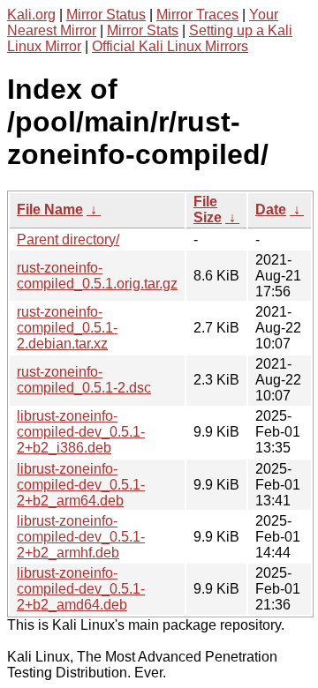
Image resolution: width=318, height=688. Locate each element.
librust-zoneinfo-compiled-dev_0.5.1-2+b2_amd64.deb (81, 588)
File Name (50, 209)
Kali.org (31, 14)
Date (270, 209)
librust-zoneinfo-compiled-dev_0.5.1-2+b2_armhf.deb (81, 536)
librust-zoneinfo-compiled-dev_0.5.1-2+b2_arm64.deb (81, 484)
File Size (207, 209)
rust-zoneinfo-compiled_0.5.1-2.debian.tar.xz (67, 327)
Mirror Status (106, 14)
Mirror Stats (142, 30)
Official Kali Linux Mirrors (170, 46)
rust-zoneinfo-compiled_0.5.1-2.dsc (84, 379)
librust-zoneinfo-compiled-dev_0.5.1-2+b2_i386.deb (81, 431)
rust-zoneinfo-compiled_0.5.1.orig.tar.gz (97, 275)
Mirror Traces (197, 14)
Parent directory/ (68, 239)
